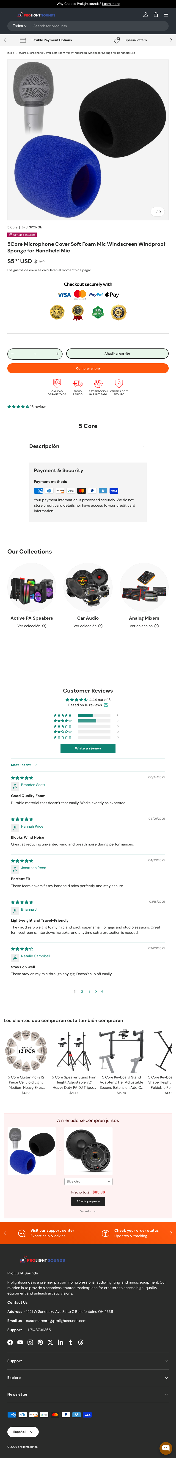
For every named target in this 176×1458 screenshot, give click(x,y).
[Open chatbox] (166, 1448)
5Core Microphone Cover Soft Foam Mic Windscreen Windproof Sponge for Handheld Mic (77, 52)
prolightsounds (28, 1447)
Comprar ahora (88, 368)
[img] (22, 778)
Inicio (10, 52)
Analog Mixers (144, 618)
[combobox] (88, 26)
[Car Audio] (88, 587)
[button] (156, 15)
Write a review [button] (88, 748)
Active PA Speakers (32, 618)
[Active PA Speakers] (32, 587)
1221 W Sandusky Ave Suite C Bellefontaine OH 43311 (69, 1311)
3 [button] (89, 991)
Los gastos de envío (22, 270)
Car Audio (88, 618)
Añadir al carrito (117, 353)
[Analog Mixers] (144, 587)
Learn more (111, 4)
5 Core (12, 227)
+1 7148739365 (38, 1329)
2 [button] (82, 991)
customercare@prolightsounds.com (56, 1320)
